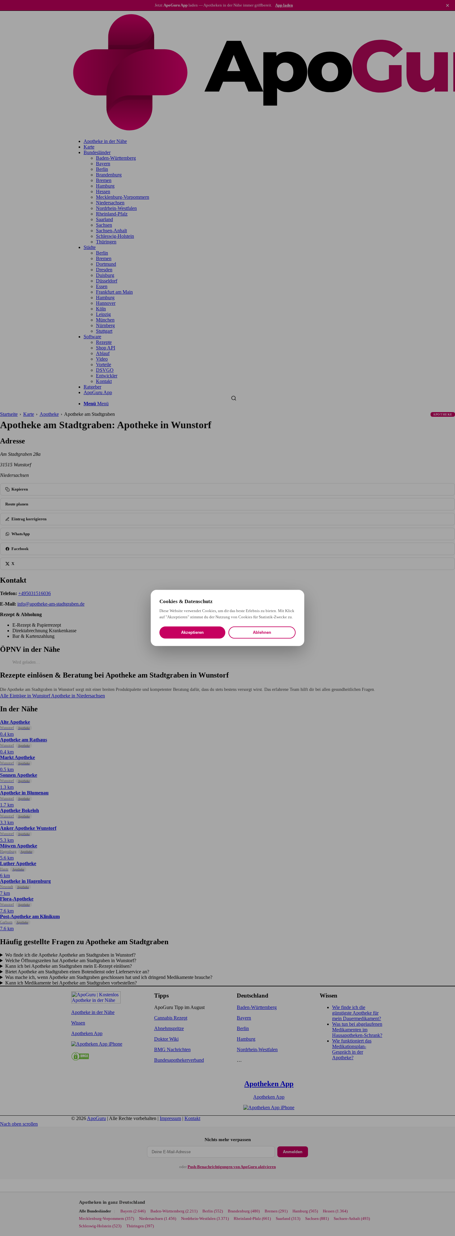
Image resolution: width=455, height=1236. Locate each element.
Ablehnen (262, 632)
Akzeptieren (192, 632)
